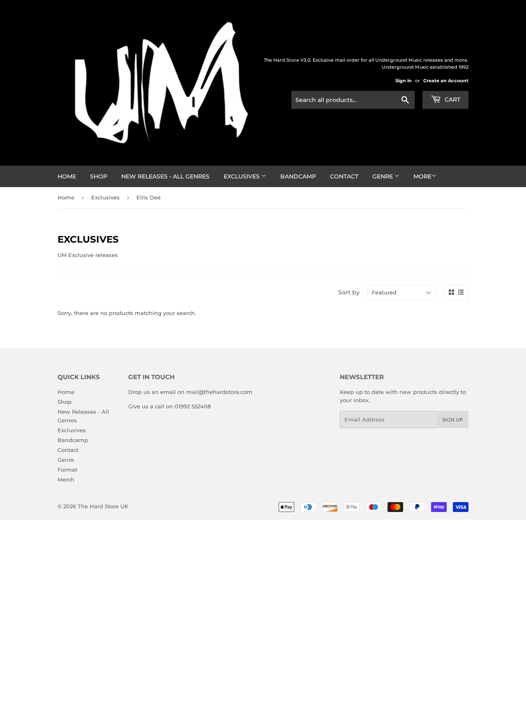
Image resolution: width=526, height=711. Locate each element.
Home (67, 176)
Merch (66, 479)
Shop (98, 176)
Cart (451, 99)
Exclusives (242, 176)
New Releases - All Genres (165, 176)
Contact (344, 176)
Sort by (349, 292)
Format (67, 469)
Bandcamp (298, 176)
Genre (383, 176)
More (422, 176)
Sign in (403, 80)
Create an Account (445, 80)
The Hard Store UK (103, 506)
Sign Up (452, 420)
